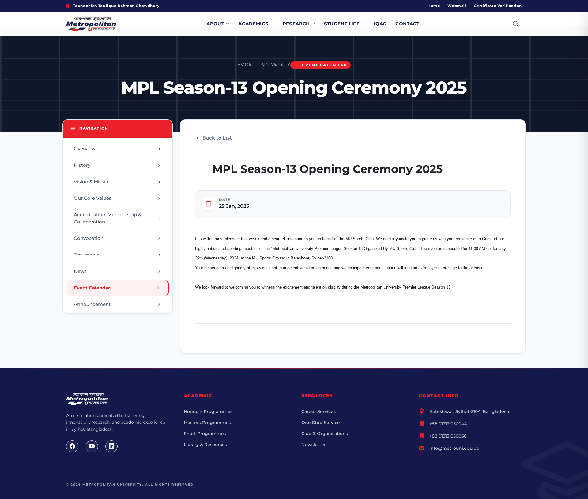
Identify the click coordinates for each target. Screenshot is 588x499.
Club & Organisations (324, 433)
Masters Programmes (207, 422)
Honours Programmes (208, 411)
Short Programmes (205, 433)
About (215, 24)
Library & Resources (205, 444)
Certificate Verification (498, 5)
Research (296, 24)
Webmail (456, 5)
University (276, 64)
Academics (253, 24)
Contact (407, 24)
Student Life (342, 24)
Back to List (217, 138)
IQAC (380, 24)
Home (434, 5)
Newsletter (313, 444)
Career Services (318, 411)
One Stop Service (320, 422)
